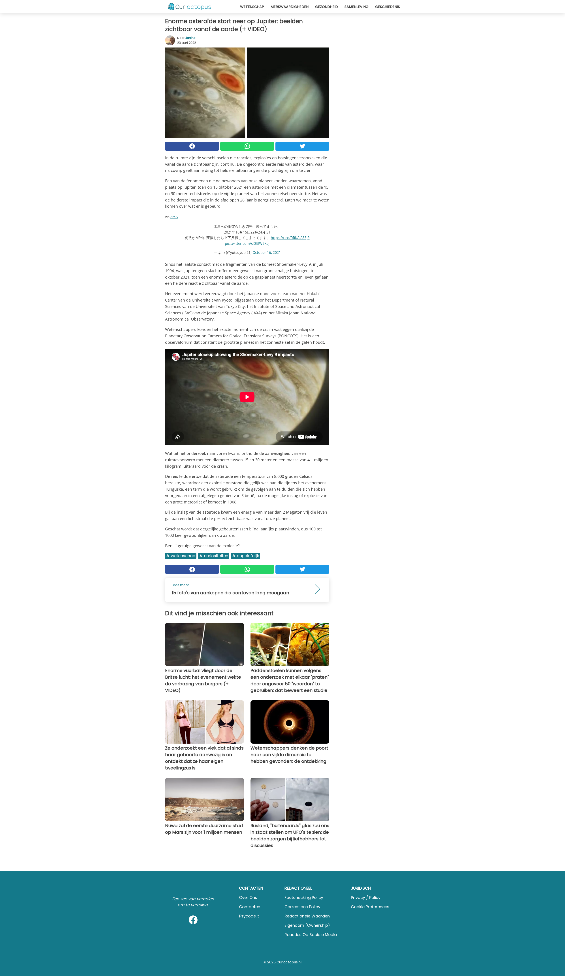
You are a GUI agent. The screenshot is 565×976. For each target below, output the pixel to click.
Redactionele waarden (307, 916)
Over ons (248, 897)
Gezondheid (326, 6)
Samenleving (357, 6)
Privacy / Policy (365, 897)
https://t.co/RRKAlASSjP (290, 237)
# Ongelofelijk (245, 555)
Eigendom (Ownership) (307, 925)
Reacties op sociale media (310, 934)
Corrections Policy (302, 907)
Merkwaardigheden (290, 6)
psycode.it (249, 916)
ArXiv (174, 217)
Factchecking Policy (303, 897)
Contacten (249, 907)
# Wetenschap (180, 555)
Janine (190, 38)
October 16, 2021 (266, 252)
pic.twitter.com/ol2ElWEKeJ (247, 243)
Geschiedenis (387, 6)
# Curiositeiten (213, 555)
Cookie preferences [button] (370, 907)
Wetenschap (252, 6)
